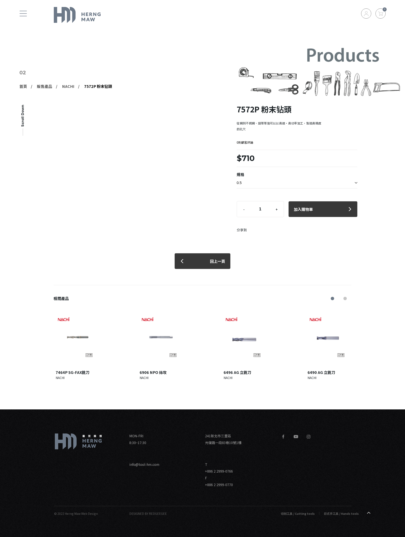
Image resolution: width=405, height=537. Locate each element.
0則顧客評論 (245, 142)
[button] (332, 298)
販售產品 (44, 86)
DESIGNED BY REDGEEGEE (148, 513)
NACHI (68, 86)
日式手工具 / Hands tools (341, 513)
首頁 (23, 86)
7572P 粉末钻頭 (98, 86)
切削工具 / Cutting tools (298, 513)
